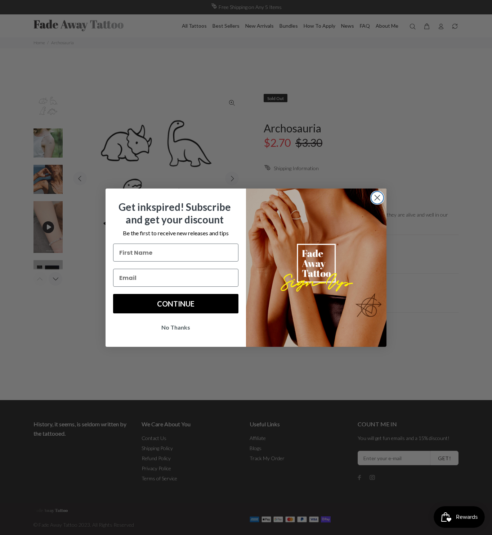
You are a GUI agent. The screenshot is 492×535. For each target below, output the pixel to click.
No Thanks (175, 327)
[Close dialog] (377, 197)
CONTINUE (175, 303)
